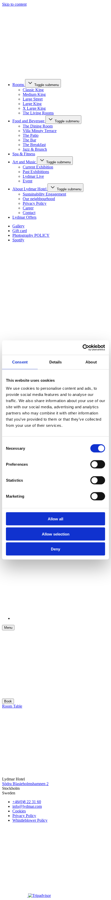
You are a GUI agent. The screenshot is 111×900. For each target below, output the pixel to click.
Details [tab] (55, 362)
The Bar (29, 140)
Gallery (18, 226)
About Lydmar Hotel (29, 189)
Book (8, 701)
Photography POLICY (31, 235)
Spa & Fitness (23, 154)
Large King (32, 103)
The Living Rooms (38, 113)
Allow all (55, 519)
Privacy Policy (34, 203)
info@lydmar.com (27, 806)
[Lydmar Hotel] (36, 72)
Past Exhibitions (36, 171)
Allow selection (55, 534)
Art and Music (24, 162)
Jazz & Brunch (35, 149)
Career (28, 208)
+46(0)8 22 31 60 (26, 802)
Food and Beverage (28, 121)
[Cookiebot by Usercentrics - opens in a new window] (82, 347)
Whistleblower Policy (29, 820)
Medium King (34, 94)
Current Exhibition (38, 167)
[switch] (97, 464)
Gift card (19, 230)
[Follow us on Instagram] (15, 895)
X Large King (34, 108)
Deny (55, 549)
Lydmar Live (33, 176)
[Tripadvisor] (39, 895)
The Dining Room (38, 126)
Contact (29, 212)
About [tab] (91, 362)
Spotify (18, 240)
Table (17, 706)
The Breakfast (34, 144)
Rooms (18, 84)
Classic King (33, 90)
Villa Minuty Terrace (40, 131)
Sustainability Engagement (44, 194)
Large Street (33, 99)
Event (27, 181)
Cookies (19, 811)
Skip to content (14, 4)
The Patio (30, 135)
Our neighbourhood (39, 199)
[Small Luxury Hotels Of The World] (43, 889)
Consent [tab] (20, 362)
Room (7, 706)
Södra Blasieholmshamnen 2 (25, 784)
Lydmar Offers (24, 217)
